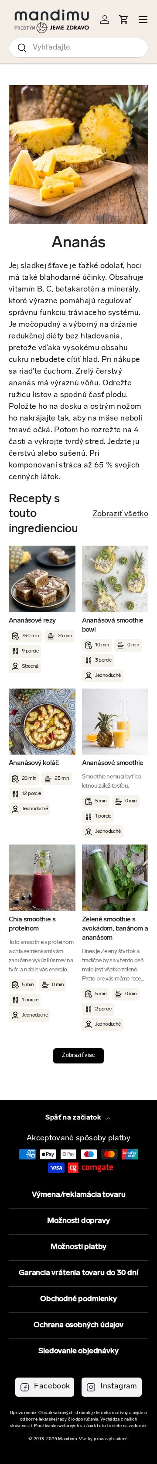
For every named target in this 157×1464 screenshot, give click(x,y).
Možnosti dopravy (78, 1221)
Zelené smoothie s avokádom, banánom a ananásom (115, 928)
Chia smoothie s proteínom (32, 924)
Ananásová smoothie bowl (112, 625)
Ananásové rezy (32, 620)
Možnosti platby (78, 1247)
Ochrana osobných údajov (78, 1325)
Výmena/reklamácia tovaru (79, 1195)
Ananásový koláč (33, 763)
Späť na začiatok (73, 1117)
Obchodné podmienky (78, 1299)
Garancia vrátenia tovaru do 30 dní (78, 1273)
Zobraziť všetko (120, 514)
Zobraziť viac (78, 1055)
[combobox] (78, 47)
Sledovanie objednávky (78, 1351)
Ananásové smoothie (112, 763)
